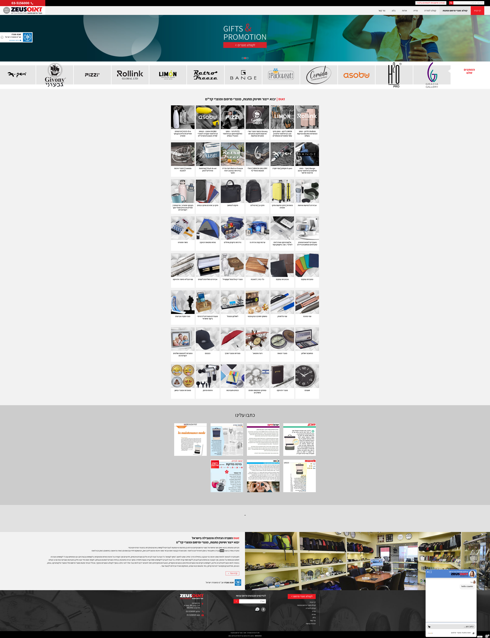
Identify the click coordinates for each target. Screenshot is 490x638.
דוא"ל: (262, 601)
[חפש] (451, 3)
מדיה (415, 10)
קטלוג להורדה (430, 10)
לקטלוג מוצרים (246, 47)
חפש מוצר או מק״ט (477, 3)
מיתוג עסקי (231, 636)
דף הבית (477, 10)
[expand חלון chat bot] (430, 572)
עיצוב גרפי (251, 636)
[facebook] (263, 609)
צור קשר (381, 10)
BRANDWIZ (258, 636)
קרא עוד (233, 573)
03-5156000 (20, 3)
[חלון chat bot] (451, 603)
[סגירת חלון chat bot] (428, 572)
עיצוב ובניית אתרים (241, 636)
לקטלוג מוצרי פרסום (303, 596)
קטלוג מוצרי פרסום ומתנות (455, 10)
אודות (404, 10)
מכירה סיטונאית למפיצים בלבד (431, 2)
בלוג (393, 10)
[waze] (257, 609)
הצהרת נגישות (311, 623)
